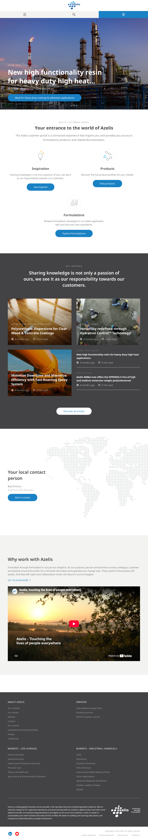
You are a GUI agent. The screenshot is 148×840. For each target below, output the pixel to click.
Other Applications (85, 776)
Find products (107, 183)
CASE (78, 754)
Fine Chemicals (83, 767)
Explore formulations (74, 233)
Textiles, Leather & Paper (88, 785)
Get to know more (18, 580)
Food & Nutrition (16, 759)
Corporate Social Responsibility (23, 729)
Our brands (13, 725)
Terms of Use (122, 835)
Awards (11, 716)
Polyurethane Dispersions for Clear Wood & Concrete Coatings (39, 330)
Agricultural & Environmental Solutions (27, 776)
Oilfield (79, 789)
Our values (13, 712)
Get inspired (40, 187)
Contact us (136, 835)
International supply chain (89, 708)
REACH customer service (88, 716)
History (11, 734)
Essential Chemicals (86, 763)
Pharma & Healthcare (18, 772)
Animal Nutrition (16, 754)
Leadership (13, 738)
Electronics (81, 759)
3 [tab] (76, 105)
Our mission (14, 708)
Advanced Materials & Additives (91, 780)
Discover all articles (74, 411)
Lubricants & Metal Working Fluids (93, 772)
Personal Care (14, 767)
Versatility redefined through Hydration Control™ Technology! (105, 330)
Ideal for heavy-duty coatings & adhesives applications (44, 97)
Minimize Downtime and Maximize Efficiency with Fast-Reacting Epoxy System (39, 379)
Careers (11, 721)
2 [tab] (74, 105)
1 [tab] (71, 105)
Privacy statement (106, 835)
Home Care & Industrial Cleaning (24, 763)
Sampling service (84, 712)
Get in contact (22, 497)
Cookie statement (89, 835)
